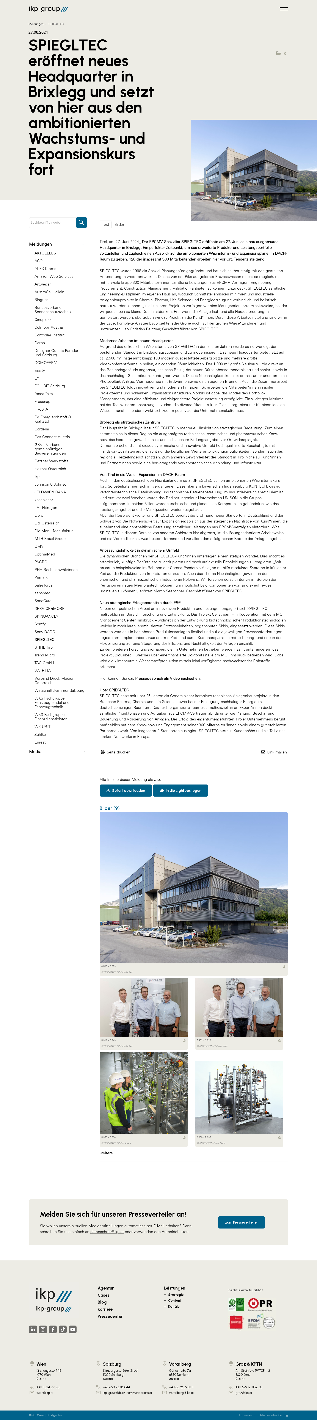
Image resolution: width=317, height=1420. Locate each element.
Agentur (106, 1288)
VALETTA (43, 670)
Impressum (246, 1415)
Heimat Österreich (50, 468)
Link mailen (277, 752)
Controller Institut (49, 335)
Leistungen (174, 1288)
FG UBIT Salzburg (50, 386)
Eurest (40, 742)
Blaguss (41, 299)
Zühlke (40, 734)
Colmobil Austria (49, 327)
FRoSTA (41, 409)
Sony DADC (45, 631)
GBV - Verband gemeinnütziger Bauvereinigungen (50, 448)
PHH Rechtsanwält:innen (56, 569)
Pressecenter (110, 1316)
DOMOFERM (46, 362)
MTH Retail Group (50, 538)
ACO (38, 261)
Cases (103, 1295)
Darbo (40, 342)
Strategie (176, 1295)
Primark (41, 577)
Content (175, 1300)
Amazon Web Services (54, 276)
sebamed (42, 593)
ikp (37, 476)
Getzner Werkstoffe (52, 461)
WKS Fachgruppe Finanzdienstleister (51, 716)
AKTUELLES (45, 253)
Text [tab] (105, 224)
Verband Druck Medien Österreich (54, 680)
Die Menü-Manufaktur (54, 531)
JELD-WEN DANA (50, 492)
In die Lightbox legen (183, 790)
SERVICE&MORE (49, 608)
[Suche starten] (81, 220)
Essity (40, 370)
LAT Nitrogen (46, 507)
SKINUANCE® (46, 616)
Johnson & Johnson (52, 484)
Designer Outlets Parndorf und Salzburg (57, 352)
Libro (39, 515)
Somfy (40, 624)
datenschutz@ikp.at (107, 1231)
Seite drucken (118, 752)
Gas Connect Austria (52, 437)
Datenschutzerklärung (273, 1415)
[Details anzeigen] (284, 966)
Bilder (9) (110, 808)
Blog (102, 1302)
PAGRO (41, 562)
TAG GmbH (44, 663)
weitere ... (108, 1153)
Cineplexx (43, 319)
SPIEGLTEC (44, 639)
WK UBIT (42, 726)
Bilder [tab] (119, 224)
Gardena (42, 429)
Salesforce (44, 585)
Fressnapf (43, 401)
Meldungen (40, 244)
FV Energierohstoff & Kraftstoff (53, 419)
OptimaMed (45, 554)
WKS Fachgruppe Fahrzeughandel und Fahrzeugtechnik (52, 702)
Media (35, 751)
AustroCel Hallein (49, 292)
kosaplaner (44, 499)
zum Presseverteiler (241, 1222)
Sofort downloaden (128, 790)
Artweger (43, 284)
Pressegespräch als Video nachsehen (167, 678)
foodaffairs (44, 393)
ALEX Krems (45, 268)
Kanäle (174, 1306)
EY (37, 378)
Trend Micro (45, 655)
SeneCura (43, 600)
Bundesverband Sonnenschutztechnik (53, 309)
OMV (39, 546)
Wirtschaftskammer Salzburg (60, 690)
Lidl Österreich (47, 523)
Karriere (105, 1309)
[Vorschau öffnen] (254, 170)
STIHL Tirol (44, 647)
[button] (281, 53)
